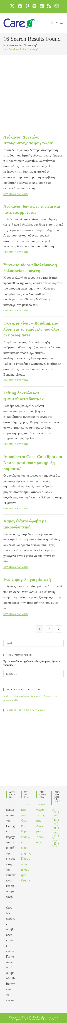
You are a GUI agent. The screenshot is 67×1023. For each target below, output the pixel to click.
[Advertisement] (33, 90)
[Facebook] (55, 820)
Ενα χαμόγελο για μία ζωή (27, 579)
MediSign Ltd (39, 1017)
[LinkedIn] (55, 828)
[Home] (4, 49)
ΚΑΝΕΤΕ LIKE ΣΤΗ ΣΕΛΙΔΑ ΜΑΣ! (26, 710)
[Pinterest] (55, 835)
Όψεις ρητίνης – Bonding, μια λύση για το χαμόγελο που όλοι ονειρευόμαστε (31, 329)
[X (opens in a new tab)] (12, 6)
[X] (55, 812)
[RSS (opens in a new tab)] (49, 6)
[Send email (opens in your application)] (56, 6)
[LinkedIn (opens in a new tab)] (41, 6)
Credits (26, 880)
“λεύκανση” (23, 49)
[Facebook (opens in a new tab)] (20, 6)
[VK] (55, 843)
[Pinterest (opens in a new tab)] (27, 6)
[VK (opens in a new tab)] (34, 6)
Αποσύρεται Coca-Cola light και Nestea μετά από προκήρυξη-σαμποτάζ (32, 462)
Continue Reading (15, 194)
